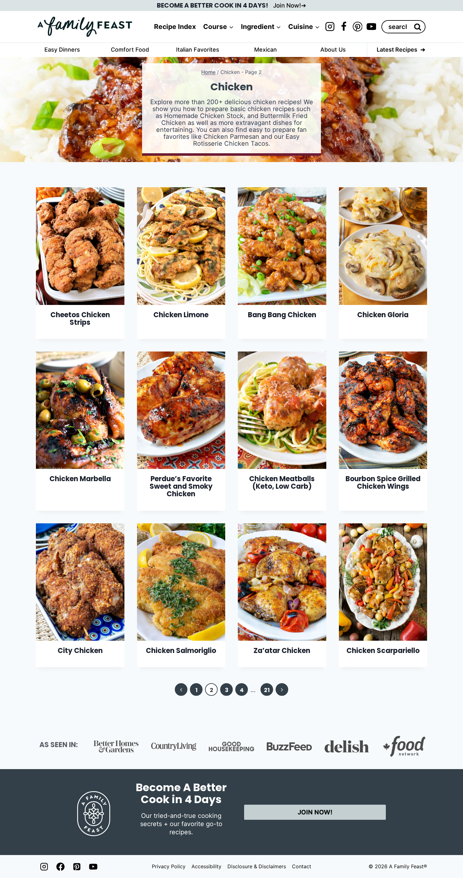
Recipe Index (175, 27)
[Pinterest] (357, 27)
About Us (333, 49)
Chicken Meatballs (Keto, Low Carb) (282, 482)
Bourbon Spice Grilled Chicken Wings (383, 482)
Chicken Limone (181, 315)
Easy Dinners (62, 49)
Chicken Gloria (383, 315)
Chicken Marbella (80, 479)
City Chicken (80, 651)
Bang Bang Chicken (282, 315)
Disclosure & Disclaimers (256, 866)
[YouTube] (371, 27)
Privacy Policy (169, 866)
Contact (301, 866)
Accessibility (206, 866)
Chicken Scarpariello (383, 651)
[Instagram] (330, 27)
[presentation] (80, 246)
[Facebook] (344, 27)
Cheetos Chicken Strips (80, 318)
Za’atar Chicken (282, 651)
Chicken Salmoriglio (181, 651)
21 (267, 690)
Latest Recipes (397, 49)
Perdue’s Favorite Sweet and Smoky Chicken (181, 486)
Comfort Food (130, 49)
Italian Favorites (197, 49)
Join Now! (287, 5)
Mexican (265, 49)
